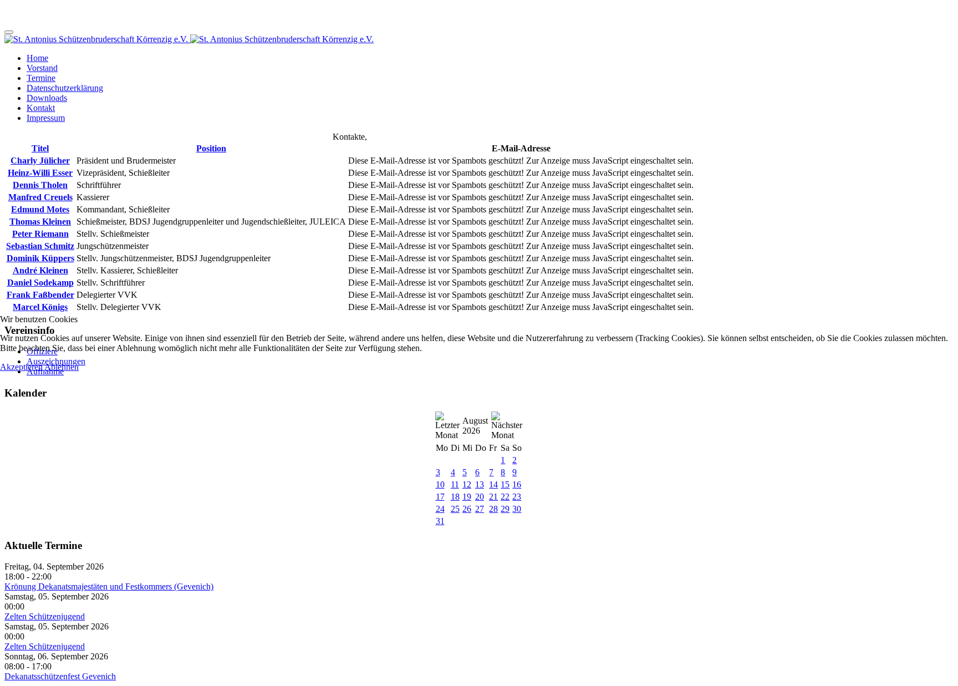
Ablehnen (61, 367)
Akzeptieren (21, 367)
